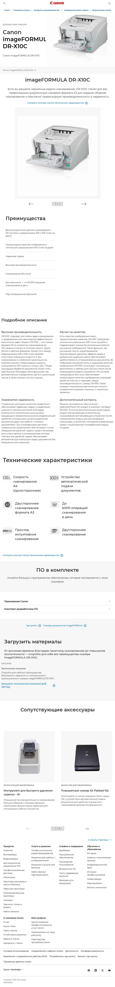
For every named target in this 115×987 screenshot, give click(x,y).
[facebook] (89, 970)
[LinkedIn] (96, 970)
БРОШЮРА (6, 663)
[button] (31, 204)
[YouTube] (109, 970)
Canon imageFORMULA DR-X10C (18, 70)
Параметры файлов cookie (17, 961)
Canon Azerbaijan (12, 969)
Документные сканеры (15, 24)
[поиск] (4, 3)
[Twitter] (102, 970)
